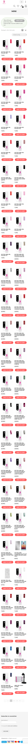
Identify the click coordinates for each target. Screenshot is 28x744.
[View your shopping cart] (21, 5)
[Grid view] (22, 30)
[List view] (25, 30)
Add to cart (7, 59)
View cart (19, 20)
